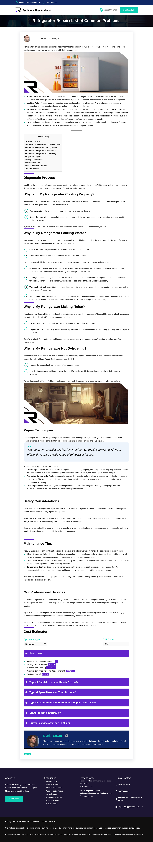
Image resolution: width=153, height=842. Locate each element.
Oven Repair (51, 794)
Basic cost (35, 653)
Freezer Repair (52, 800)
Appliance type (32, 639)
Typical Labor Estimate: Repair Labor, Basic (62, 702)
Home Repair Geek (47, 359)
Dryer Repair (51, 781)
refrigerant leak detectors (118, 113)
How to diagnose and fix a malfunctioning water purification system (96, 792)
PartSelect (46, 317)
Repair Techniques (33, 157)
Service (27, 754)
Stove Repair (51, 804)
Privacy (8, 821)
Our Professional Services (36, 166)
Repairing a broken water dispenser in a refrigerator (95, 782)
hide (46, 137)
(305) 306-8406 (110, 10)
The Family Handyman (43, 243)
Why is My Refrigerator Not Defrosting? (41, 154)
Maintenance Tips (32, 163)
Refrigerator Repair (54, 797)
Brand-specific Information (45, 712)
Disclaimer (35, 821)
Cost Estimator (32, 169)
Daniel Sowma (53, 735)
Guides (44, 821)
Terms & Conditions (21, 821)
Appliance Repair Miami (36, 10)
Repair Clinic (53, 205)
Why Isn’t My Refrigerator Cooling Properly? (43, 144)
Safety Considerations (34, 160)
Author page (14, 799)
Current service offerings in (49, 723)
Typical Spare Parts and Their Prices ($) (52, 692)
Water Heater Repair (54, 791)
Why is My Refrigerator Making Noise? (40, 151)
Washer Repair (52, 784)
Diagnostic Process (33, 141)
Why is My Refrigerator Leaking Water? (41, 147)
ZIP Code (108, 639)
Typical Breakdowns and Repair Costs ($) (53, 682)
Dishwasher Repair (54, 788)
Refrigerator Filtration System (78, 625)
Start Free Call (128, 10)
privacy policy (133, 828)
